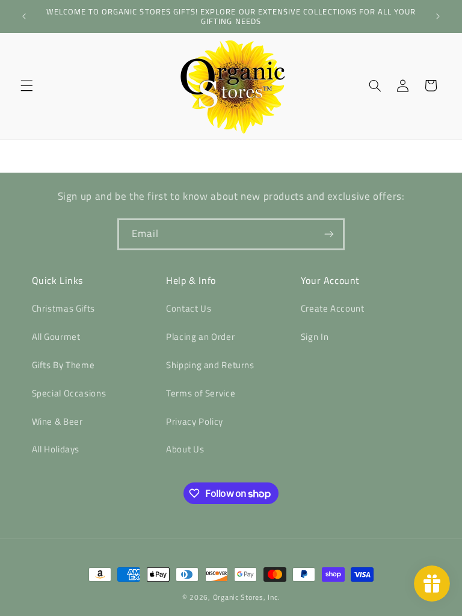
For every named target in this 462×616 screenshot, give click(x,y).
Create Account (333, 308)
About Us (185, 449)
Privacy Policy (194, 421)
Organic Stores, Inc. (246, 597)
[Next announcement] (438, 16)
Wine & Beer (57, 421)
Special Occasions (69, 393)
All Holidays (56, 449)
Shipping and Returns (210, 365)
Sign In (314, 336)
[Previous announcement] (24, 16)
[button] (26, 85)
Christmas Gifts (63, 308)
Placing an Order (200, 336)
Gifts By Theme (63, 365)
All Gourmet (56, 336)
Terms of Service (200, 393)
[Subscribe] (329, 234)
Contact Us (188, 308)
